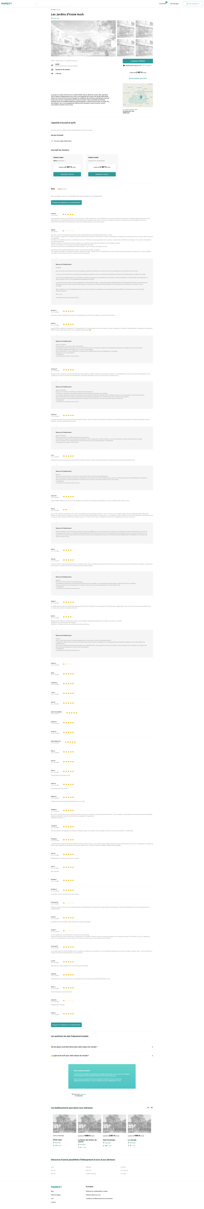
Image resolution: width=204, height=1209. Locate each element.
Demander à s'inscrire (67, 174)
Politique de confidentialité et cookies (97, 1191)
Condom (123, 1167)
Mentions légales (56, 1195)
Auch (52, 1167)
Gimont (53, 1170)
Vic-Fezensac (124, 1170)
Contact (53, 1202)
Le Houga (123, 1173)
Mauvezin (88, 1167)
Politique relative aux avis (93, 1195)
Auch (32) (57, 1142)
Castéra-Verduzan (91, 1173)
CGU (52, 1198)
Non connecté (193, 3)
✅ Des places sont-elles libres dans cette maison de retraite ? (74, 1047)
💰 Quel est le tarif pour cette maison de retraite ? (70, 1055)
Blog (52, 1191)
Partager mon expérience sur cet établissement (66, 202)
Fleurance (88, 1170)
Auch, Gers (56, 18)
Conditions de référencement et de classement (99, 1198)
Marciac (53, 1173)
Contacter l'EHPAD (138, 61)
